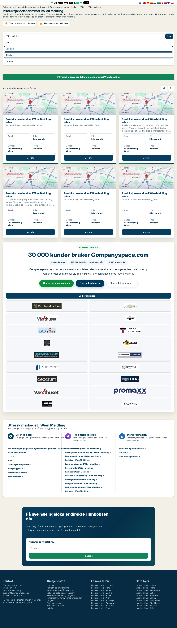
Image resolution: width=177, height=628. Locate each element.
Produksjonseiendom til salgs (63, 7)
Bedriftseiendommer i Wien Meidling (82, 487)
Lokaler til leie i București (102, 600)
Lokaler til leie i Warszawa (103, 603)
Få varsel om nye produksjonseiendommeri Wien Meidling (88, 77)
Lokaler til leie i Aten (100, 608)
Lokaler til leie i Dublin (146, 598)
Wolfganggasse (15, 468)
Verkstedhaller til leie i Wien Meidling (83, 448)
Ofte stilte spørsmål (128, 456)
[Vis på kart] (164, 88)
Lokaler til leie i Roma (101, 595)
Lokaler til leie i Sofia (145, 593)
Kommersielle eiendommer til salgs (31, 7)
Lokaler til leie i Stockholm (148, 603)
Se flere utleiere (88, 295)
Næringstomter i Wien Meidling (80, 479)
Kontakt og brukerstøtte (58, 588)
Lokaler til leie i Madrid (101, 593)
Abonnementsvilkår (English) (60, 590)
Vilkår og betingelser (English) (61, 593)
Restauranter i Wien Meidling (79, 468)
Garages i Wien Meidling (77, 491)
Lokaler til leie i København (148, 595)
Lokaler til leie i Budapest (102, 605)
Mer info (30, 158)
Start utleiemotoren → (122, 283)
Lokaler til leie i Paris (100, 588)
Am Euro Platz (14, 476)
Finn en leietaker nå (90, 283)
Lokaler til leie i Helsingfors (148, 590)
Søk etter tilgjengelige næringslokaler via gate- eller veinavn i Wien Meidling (44, 448)
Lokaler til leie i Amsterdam (148, 600)
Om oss (122, 452)
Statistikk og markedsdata (131, 448)
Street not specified (17, 452)
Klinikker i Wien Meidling (77, 472)
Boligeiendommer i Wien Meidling (81, 483)
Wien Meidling (94, 7)
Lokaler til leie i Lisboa (146, 585)
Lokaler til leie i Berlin (101, 590)
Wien (82, 7)
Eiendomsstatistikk (55, 605)
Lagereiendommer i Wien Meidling (81, 464)
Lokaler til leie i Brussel (146, 605)
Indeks (50, 608)
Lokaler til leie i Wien (100, 598)
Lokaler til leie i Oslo (145, 608)
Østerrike (7, 7)
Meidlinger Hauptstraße (19, 464)
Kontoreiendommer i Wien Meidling (82, 456)
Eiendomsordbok (55, 603)
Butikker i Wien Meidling (77, 460)
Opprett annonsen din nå (56, 283)
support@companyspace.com (17, 593)
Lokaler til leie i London (102, 585)
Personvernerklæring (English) (61, 595)
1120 (10, 456)
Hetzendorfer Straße (17, 472)
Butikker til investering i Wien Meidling (83, 475)
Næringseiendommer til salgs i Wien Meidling (87, 452)
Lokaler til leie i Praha (145, 588)
